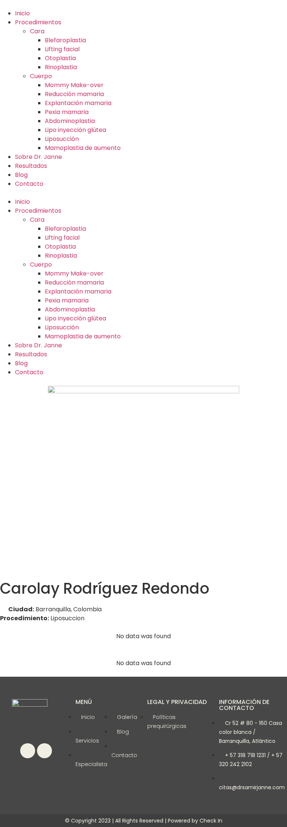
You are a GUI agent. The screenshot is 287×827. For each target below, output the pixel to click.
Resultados (31, 166)
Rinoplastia (61, 67)
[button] (143, 192)
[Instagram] (44, 750)
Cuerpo (41, 76)
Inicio (22, 13)
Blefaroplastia (65, 40)
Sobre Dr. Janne (38, 157)
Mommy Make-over (74, 85)
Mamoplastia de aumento (83, 148)
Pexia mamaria (67, 112)
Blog (21, 174)
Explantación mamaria (78, 103)
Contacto (29, 183)
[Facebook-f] (27, 750)
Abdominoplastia (70, 121)
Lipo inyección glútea (75, 130)
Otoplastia (60, 58)
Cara (37, 31)
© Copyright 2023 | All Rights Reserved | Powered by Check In (143, 820)
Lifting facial (62, 49)
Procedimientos (38, 22)
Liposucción (62, 139)
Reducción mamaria (74, 94)
